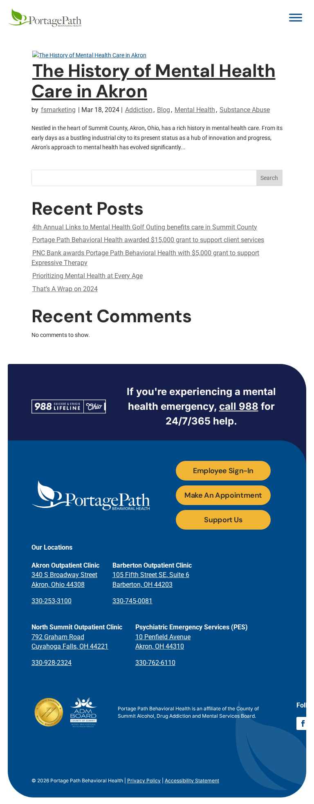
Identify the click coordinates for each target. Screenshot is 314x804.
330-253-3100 (51, 601)
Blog (163, 110)
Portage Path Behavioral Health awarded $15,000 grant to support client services (148, 240)
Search (269, 178)
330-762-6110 (155, 663)
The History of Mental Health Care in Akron (153, 81)
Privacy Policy (144, 780)
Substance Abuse (245, 110)
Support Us (223, 520)
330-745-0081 (132, 601)
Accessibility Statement (192, 780)
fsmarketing (58, 110)
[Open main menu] (295, 17)
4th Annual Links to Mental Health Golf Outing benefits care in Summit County (144, 227)
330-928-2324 (51, 663)
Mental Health (195, 110)
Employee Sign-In (223, 471)
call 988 (238, 406)
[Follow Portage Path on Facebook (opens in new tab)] (303, 723)
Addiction (139, 110)
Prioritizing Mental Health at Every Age (87, 276)
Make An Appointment (223, 495)
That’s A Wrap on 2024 (65, 289)
